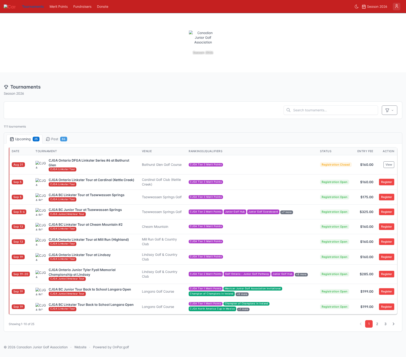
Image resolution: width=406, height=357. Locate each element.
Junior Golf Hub (235, 211)
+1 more (243, 309)
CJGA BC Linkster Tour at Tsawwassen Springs (87, 195)
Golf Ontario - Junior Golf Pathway (247, 274)
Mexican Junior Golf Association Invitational (253, 288)
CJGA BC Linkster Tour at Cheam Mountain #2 (86, 224)
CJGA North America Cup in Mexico (212, 308)
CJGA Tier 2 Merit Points (206, 211)
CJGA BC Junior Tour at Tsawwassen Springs (85, 210)
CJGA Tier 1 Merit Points (205, 288)
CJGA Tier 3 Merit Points (206, 164)
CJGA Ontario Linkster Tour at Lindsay (80, 255)
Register (386, 182)
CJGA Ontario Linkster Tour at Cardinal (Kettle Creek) (91, 180)
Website (80, 347)
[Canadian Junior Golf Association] (10, 6)
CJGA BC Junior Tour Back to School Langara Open (90, 289)
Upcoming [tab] (26, 139)
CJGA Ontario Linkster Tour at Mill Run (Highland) (89, 239)
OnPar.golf (121, 347)
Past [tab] (58, 139)
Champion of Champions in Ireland (211, 293)
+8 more (301, 274)
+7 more (286, 212)
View (389, 164)
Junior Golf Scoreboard (263, 211)
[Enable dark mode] (356, 6)
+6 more (242, 294)
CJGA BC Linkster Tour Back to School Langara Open (91, 305)
